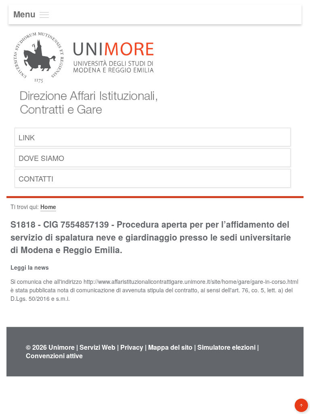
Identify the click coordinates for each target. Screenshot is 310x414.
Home (48, 207)
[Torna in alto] (301, 405)
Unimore (61, 347)
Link (27, 137)
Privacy (131, 347)
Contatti (36, 178)
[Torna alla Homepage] (86, 120)
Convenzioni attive (54, 355)
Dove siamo (41, 157)
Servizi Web (97, 347)
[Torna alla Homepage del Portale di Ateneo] (84, 88)
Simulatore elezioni (226, 347)
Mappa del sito (170, 347)
